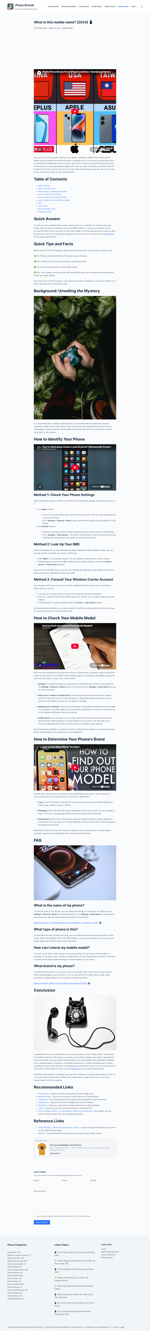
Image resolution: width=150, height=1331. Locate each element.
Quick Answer (44, 186)
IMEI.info (87, 570)
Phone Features (13, 1273)
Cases (40, 1108)
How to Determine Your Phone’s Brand (54, 200)
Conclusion (42, 206)
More (133, 6)
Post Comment (42, 1222)
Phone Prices (12, 1281)
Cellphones (42, 1099)
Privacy (115, 1327)
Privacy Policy (107, 1257)
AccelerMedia (64, 1327)
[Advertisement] (75, 49)
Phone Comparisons (68, 6)
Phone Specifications (16, 1290)
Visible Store (109, 234)
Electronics (42, 1105)
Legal (122, 1327)
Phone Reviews (53, 6)
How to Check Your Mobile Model (52, 197)
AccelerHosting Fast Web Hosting (29, 1327)
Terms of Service (108, 1255)
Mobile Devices (110, 6)
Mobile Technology (15, 1261)
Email (64, 1180)
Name (37, 1180)
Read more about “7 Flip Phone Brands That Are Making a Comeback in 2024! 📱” (68, 923)
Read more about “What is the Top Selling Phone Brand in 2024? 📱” (62, 983)
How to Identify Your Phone (49, 194)
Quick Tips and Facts (47, 188)
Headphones (43, 1102)
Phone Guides (84, 6)
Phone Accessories (15, 1264)
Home (103, 1249)
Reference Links (44, 212)
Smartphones (123, 6)
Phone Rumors (13, 1287)
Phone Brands (24, 5)
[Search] (142, 6)
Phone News (12, 1278)
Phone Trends (97, 6)
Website (93, 1180)
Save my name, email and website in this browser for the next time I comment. (64, 1216)
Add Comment (40, 1191)
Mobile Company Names (17, 1255)
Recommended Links (46, 209)
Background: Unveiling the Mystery (52, 191)
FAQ (40, 203)
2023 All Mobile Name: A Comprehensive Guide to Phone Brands (65, 1111)
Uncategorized (13, 1299)
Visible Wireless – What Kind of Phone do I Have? (58, 1127)
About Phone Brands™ (110, 1252)
